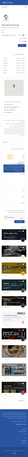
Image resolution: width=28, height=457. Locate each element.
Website (23, 203)
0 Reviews (13, 35)
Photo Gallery (22, 162)
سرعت (23, 155)
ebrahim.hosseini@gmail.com (12, 107)
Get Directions (9, 112)
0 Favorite (20, 35)
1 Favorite (20, 264)
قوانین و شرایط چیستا (22, 431)
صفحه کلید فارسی (9, 167)
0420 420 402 (9, 104)
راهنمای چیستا (23, 440)
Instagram (15, 453)
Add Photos (22, 38)
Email (23, 197)
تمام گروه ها (24, 429)
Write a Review (22, 45)
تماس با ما (24, 433)
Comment (22, 174)
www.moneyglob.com (10, 109)
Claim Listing (22, 41)
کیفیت (23, 156)
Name (23, 190)
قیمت (23, 158)
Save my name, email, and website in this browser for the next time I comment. (16, 211)
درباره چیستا (24, 443)
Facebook (13, 453)
